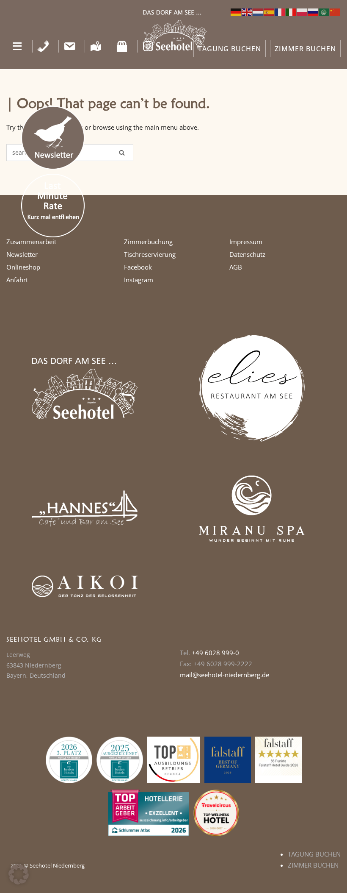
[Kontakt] (69, 46)
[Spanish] (269, 11)
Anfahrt (17, 279)
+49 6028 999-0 (215, 652)
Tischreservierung (150, 254)
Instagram (138, 279)
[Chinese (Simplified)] (335, 11)
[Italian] (291, 11)
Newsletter (22, 254)
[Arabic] (324, 11)
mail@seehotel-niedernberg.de (224, 674)
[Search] (121, 152)
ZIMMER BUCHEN (305, 48)
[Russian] (313, 11)
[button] (17, 46)
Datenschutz (247, 254)
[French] (280, 11)
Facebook (138, 267)
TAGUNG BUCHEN (229, 48)
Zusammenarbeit (31, 241)
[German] (236, 11)
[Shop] (122, 46)
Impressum (245, 241)
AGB (235, 267)
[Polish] (302, 11)
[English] (247, 11)
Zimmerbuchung (148, 241)
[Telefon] (43, 46)
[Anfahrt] (96, 46)
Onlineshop (23, 267)
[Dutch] (258, 11)
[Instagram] (148, 46)
